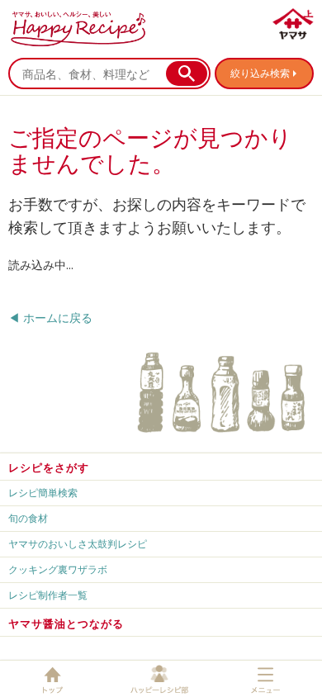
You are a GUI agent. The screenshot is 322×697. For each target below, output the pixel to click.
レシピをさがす (48, 467)
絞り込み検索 (260, 73)
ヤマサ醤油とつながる (66, 623)
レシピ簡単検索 (43, 493)
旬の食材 (28, 518)
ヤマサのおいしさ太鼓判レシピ (77, 544)
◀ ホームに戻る (50, 317)
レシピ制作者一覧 (48, 595)
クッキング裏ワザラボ (57, 569)
